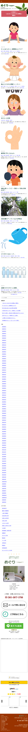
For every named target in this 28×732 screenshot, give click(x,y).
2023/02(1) (4, 417)
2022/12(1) (4, 422)
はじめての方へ (4, 716)
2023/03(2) (4, 415)
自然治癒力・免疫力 (9, 51)
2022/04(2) (4, 440)
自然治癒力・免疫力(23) (6, 530)
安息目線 (18, 51)
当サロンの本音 (5, 118)
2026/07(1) (4, 328)
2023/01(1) (4, 420)
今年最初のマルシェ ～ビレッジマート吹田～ (10, 320)
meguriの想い (3, 120)
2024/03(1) (4, 388)
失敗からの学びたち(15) (6, 525)
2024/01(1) (4, 392)
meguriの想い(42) (5, 515)
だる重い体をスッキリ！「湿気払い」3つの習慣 (11, 310)
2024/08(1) (4, 379)
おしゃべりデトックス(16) (7, 550)
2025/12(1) (4, 344)
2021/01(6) (4, 474)
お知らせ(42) (4, 520)
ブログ (2, 726)
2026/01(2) (4, 342)
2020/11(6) (4, 479)
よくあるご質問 (4, 724)
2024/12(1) (4, 372)
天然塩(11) (4, 542)
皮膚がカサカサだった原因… (9, 288)
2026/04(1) (4, 335)
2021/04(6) (4, 467)
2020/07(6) (4, 488)
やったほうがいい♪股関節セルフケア (12, 49)
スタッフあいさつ (5, 717)
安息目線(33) (4, 547)
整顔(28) (3, 537)
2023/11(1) (4, 397)
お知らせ (3, 722)
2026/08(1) (4, 326)
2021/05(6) (4, 465)
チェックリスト (16, 682)
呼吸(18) (3, 545)
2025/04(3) (4, 363)
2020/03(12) (4, 497)
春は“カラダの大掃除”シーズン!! (10, 84)
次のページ (15, 294)
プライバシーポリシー (5, 730)
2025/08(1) (4, 354)
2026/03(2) (4, 338)
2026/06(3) (4, 331)
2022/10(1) (4, 426)
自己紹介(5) (4, 508)
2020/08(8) (4, 486)
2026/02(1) (4, 340)
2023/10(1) (4, 399)
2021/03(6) (4, 470)
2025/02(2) (4, 367)
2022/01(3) (4, 447)
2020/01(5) (4, 502)
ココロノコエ (8, 86)
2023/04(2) (4, 413)
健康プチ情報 (3, 51)
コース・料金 (4, 719)
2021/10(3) (4, 454)
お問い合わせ (4, 728)
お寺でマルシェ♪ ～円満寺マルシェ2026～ (10, 315)
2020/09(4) (4, 483)
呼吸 (19, 155)
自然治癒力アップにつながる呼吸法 (11, 219)
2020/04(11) (4, 495)
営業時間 (3, 721)
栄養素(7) (4, 533)
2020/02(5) (4, 499)
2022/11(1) (4, 424)
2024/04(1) (4, 385)
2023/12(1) (4, 395)
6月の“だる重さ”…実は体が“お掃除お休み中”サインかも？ (13, 313)
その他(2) (4, 528)
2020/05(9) (4, 493)
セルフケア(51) (5, 535)
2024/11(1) (4, 374)
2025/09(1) (4, 351)
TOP (3, 715)
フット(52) (4, 540)
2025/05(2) (4, 360)
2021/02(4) (4, 472)
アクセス (3, 725)
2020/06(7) (4, 490)
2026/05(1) (4, 333)
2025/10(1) (4, 349)
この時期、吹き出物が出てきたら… (9, 317)
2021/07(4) (4, 461)
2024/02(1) (4, 390)
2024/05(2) (4, 383)
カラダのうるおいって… (8, 254)
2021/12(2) (4, 449)
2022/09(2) (4, 429)
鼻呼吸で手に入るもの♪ (8, 153)
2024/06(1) (4, 381)
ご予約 (3, 727)
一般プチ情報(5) (5, 513)
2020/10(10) (4, 481)
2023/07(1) (4, 406)
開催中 (13, 15)
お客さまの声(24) (5, 518)
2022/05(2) (4, 438)
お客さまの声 (4, 720)
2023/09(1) (4, 401)
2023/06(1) (4, 408)
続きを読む (7, 53)
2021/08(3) (4, 458)
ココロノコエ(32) (5, 523)
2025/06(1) (4, 358)
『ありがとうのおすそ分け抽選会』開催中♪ (10, 303)
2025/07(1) (4, 356)
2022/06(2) (4, 436)
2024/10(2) (4, 376)
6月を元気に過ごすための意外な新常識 (9, 308)
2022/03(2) (4, 442)
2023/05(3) (4, 410)
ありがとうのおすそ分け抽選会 (14, 13)
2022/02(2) (4, 445)
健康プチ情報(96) (5, 510)
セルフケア (14, 51)
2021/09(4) (4, 456)
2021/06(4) (4, 463)
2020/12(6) (4, 477)
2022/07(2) (4, 433)
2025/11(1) (4, 347)
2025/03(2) (4, 365)
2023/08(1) (4, 404)
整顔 (17, 155)
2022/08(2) (4, 431)
